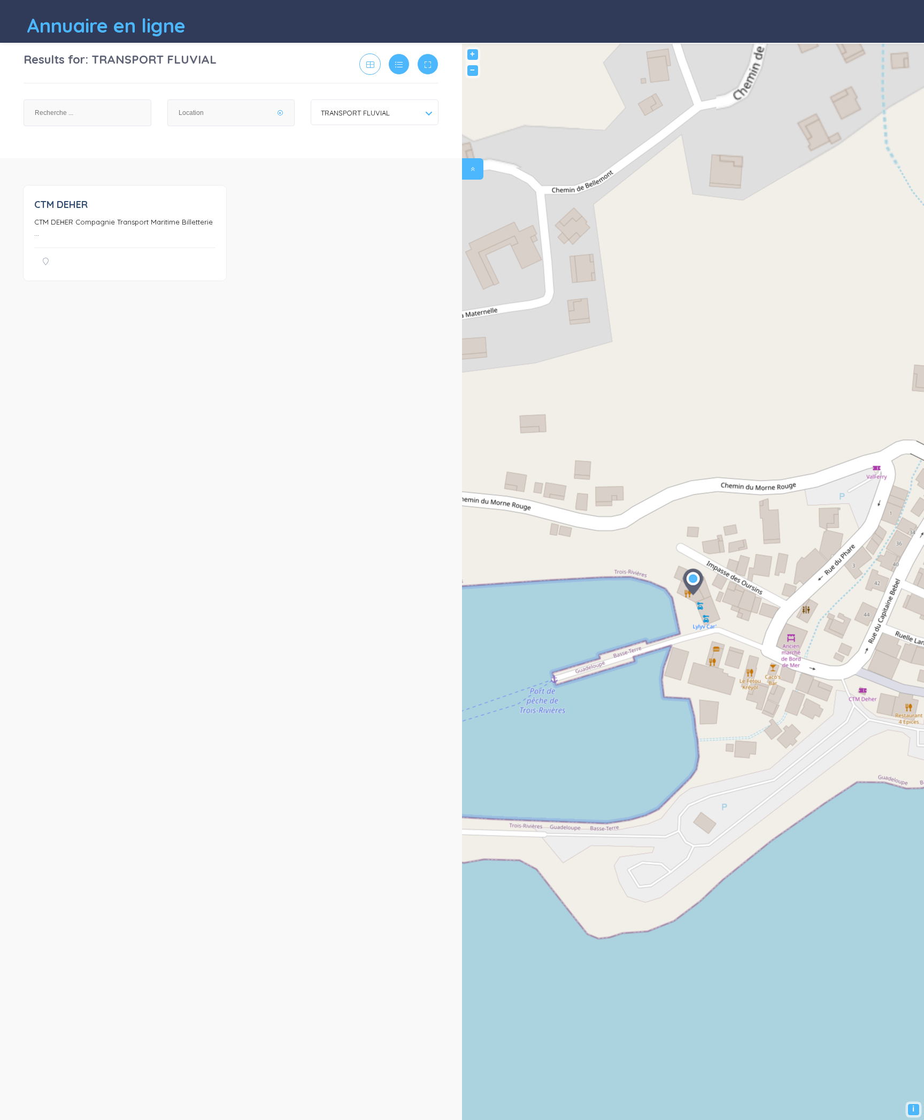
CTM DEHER (61, 204)
